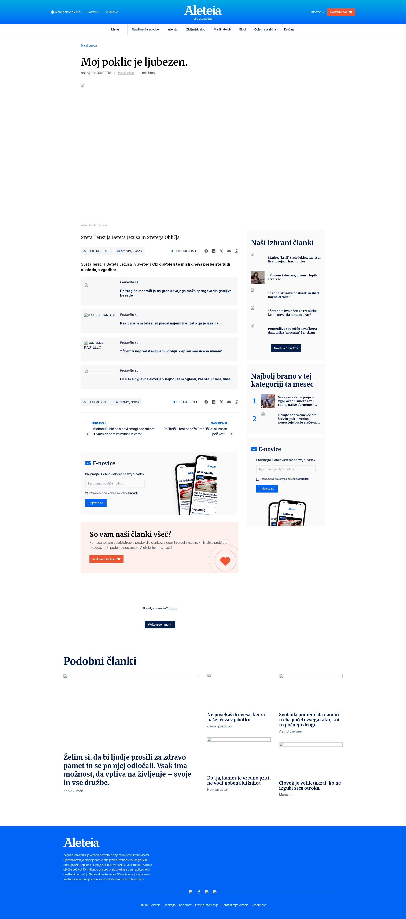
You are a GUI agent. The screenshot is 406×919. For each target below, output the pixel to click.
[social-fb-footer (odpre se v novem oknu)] (199, 892)
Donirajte (170, 905)
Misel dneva (89, 45)
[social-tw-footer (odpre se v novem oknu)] (207, 892)
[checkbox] (86, 493)
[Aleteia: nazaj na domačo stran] (203, 10)
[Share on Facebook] (206, 251)
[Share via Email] (229, 251)
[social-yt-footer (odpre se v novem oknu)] (191, 892)
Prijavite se (96, 503)
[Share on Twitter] (221, 251)
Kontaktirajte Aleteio (235, 905)
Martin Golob (222, 29)
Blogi (242, 29)
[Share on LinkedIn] (213, 251)
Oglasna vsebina (265, 29)
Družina (289, 29)
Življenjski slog (195, 29)
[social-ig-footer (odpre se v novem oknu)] (215, 892)
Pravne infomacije (206, 905)
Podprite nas (338, 12)
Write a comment (159, 624)
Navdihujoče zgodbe (145, 29)
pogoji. (134, 493)
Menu (115, 29)
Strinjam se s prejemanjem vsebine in (113, 493)
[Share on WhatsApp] (236, 251)
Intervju (172, 29)
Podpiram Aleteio (103, 559)
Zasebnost (259, 905)
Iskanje (113, 12)
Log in (173, 608)
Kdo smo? (185, 905)
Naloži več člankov (286, 348)
